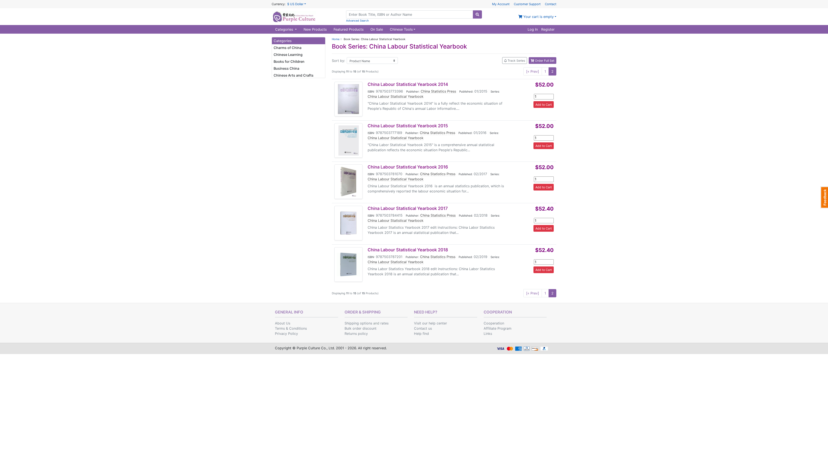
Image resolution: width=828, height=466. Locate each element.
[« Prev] (532, 71)
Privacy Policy (286, 333)
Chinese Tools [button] (401, 29)
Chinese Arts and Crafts (294, 75)
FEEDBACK (824, 197)
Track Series (516, 60)
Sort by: (338, 60)
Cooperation (494, 323)
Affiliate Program (497, 328)
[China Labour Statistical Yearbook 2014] (348, 99)
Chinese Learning (288, 54)
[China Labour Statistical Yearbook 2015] (348, 140)
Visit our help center (430, 323)
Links (488, 333)
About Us (282, 323)
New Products (315, 29)
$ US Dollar (295, 4)
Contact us (423, 328)
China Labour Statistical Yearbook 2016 (408, 167)
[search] (477, 14)
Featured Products (349, 29)
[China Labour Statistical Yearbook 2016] (348, 182)
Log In (533, 29)
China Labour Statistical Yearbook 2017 (408, 208)
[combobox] (409, 14)
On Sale (376, 29)
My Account (501, 4)
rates (384, 323)
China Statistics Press (438, 91)
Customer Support (527, 4)
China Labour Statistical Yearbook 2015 (408, 125)
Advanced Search (357, 20)
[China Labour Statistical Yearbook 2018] (348, 264)
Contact (550, 4)
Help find (421, 333)
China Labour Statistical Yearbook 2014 (408, 84)
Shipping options (358, 323)
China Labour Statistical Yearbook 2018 (408, 249)
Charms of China (287, 48)
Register (548, 29)
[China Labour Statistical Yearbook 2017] (348, 223)
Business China (286, 68)
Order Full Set (544, 60)
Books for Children (289, 61)
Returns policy (356, 333)
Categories (284, 29)
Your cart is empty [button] (538, 16)
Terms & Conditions (291, 328)
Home (335, 39)
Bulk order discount (360, 328)
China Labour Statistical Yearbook (395, 96)
